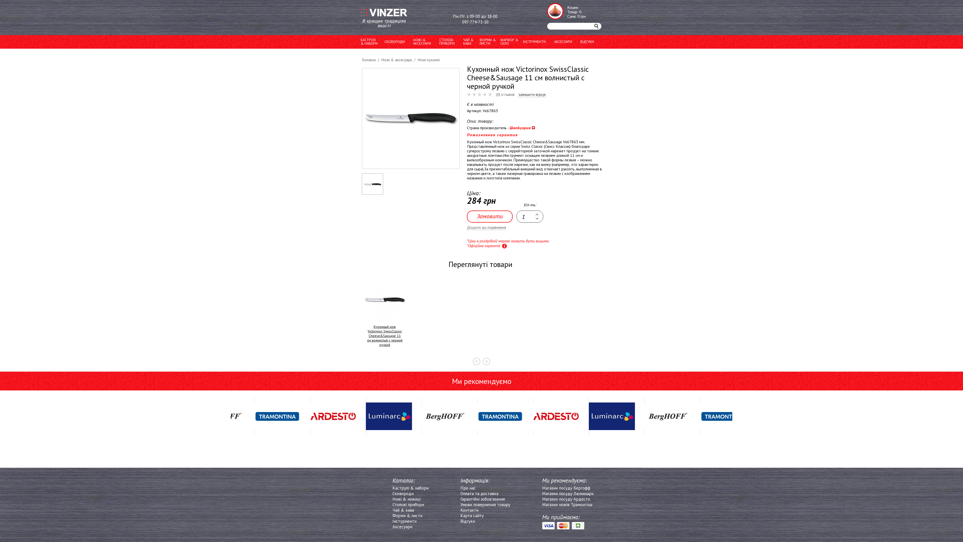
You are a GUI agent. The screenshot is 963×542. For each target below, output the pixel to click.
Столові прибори (447, 42)
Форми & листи (407, 515)
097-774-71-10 (475, 22)
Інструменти (534, 41)
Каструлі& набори (369, 42)
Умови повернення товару (485, 504)
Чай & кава (403, 510)
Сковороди (394, 41)
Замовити (490, 216)
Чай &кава (468, 42)
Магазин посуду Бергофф (566, 488)
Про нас (468, 488)
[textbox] (530, 217)
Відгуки (587, 41)
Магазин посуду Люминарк (568, 493)
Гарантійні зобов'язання (482, 499)
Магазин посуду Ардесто (566, 499)
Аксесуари (563, 41)
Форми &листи (487, 42)
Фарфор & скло (509, 42)
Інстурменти (404, 521)
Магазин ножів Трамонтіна (567, 504)
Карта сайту (472, 515)
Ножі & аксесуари (422, 42)
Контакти (469, 510)
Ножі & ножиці (406, 499)
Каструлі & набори (410, 488)
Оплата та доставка (479, 493)
